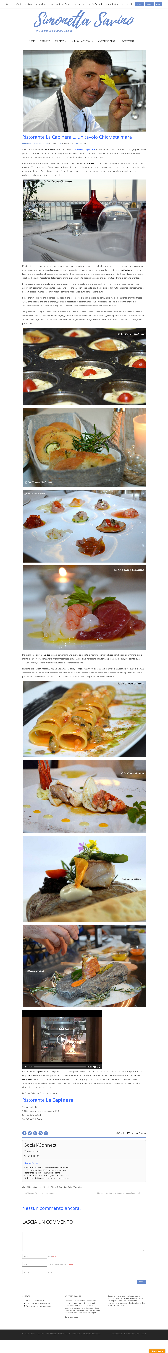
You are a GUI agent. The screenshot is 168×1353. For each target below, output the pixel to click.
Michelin (46, 1187)
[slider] (60, 1066)
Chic (75, 149)
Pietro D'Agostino (59, 1187)
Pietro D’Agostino (86, 149)
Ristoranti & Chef (54, 143)
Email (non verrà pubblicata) (60, 1264)
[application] (62, 1039)
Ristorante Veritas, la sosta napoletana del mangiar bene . (121, 1193)
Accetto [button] (140, 4)
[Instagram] (38, 1156)
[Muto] (94, 1066)
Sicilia (70, 1187)
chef (24, 1187)
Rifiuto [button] (149, 4)
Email (121, 1133)
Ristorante (47, 1100)
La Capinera (37, 1187)
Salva (131, 1133)
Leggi (158, 4)
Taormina (77, 1187)
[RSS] (25, 1156)
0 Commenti (82, 143)
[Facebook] (31, 1156)
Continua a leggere (72, 1317)
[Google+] (34, 1156)
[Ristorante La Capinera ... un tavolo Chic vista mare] (84, 91)
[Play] (25, 1066)
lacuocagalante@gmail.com (43, 1303)
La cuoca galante (68, 143)
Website (50, 1272)
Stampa (142, 1133)
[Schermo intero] (98, 1066)
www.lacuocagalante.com (41, 1306)
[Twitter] (28, 1156)
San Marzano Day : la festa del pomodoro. (40, 1193)
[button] (62, 1039)
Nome (53, 1256)
